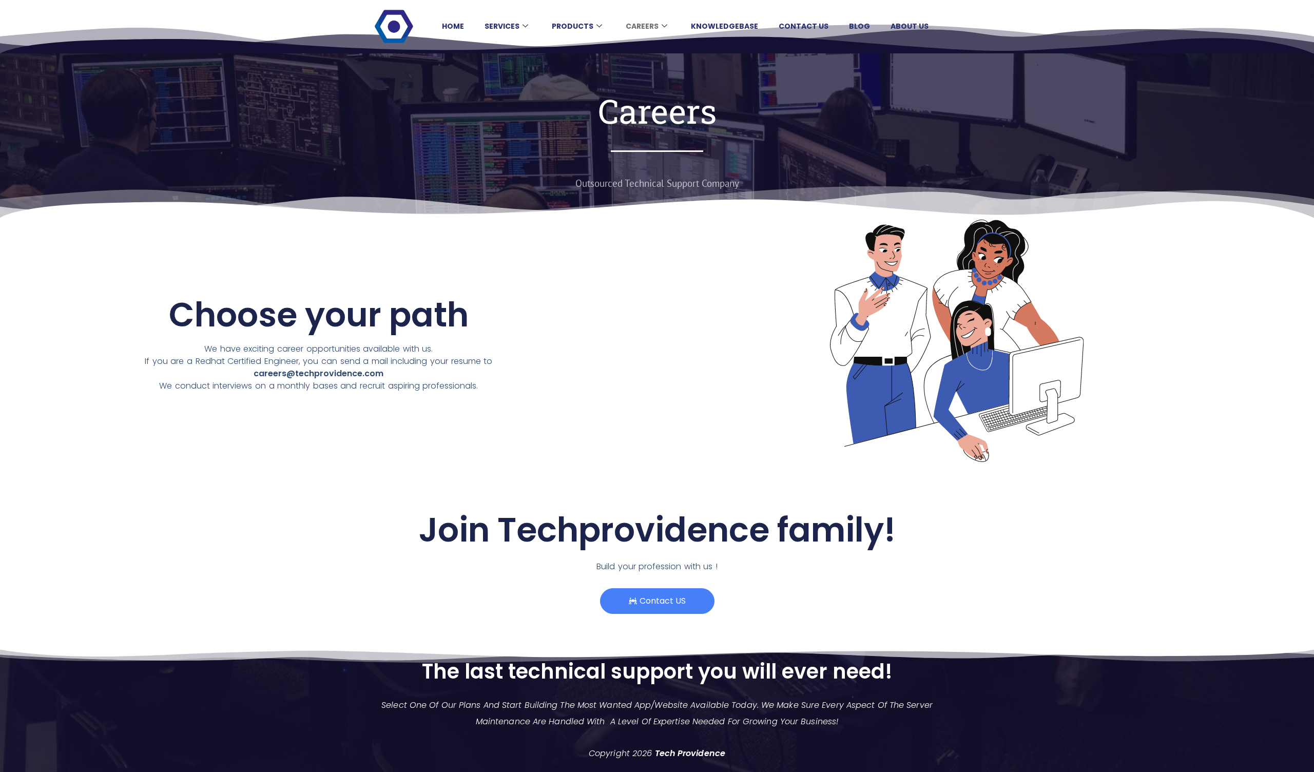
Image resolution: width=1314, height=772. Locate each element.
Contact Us (803, 26)
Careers (642, 26)
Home (453, 26)
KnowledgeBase (724, 26)
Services (502, 26)
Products (572, 26)
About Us (910, 26)
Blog (859, 26)
